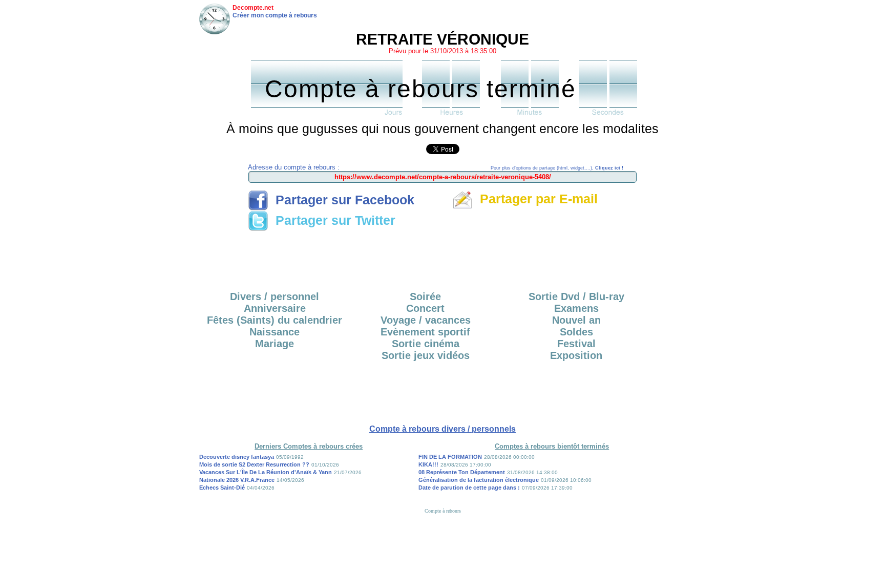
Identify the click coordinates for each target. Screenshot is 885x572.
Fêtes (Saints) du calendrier (274, 320)
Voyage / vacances (426, 320)
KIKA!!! (428, 464)
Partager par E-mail (535, 199)
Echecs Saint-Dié (222, 487)
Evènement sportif (425, 331)
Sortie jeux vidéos (426, 355)
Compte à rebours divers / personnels (442, 429)
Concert (425, 308)
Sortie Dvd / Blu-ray (576, 296)
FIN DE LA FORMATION (450, 457)
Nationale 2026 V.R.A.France (237, 480)
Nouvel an (576, 320)
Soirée (425, 296)
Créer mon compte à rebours (275, 15)
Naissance (274, 331)
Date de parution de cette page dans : (469, 487)
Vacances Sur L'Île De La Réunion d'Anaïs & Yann (265, 472)
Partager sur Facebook (341, 200)
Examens (576, 308)
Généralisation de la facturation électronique (478, 480)
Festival (576, 343)
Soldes (576, 331)
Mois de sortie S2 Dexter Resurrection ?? (254, 464)
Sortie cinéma (425, 343)
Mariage (274, 343)
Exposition (576, 355)
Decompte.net (253, 7)
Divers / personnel (274, 296)
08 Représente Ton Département (461, 472)
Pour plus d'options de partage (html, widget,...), (557, 168)
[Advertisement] (442, 258)
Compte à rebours (443, 511)
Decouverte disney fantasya (236, 457)
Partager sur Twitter (331, 220)
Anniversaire (275, 308)
